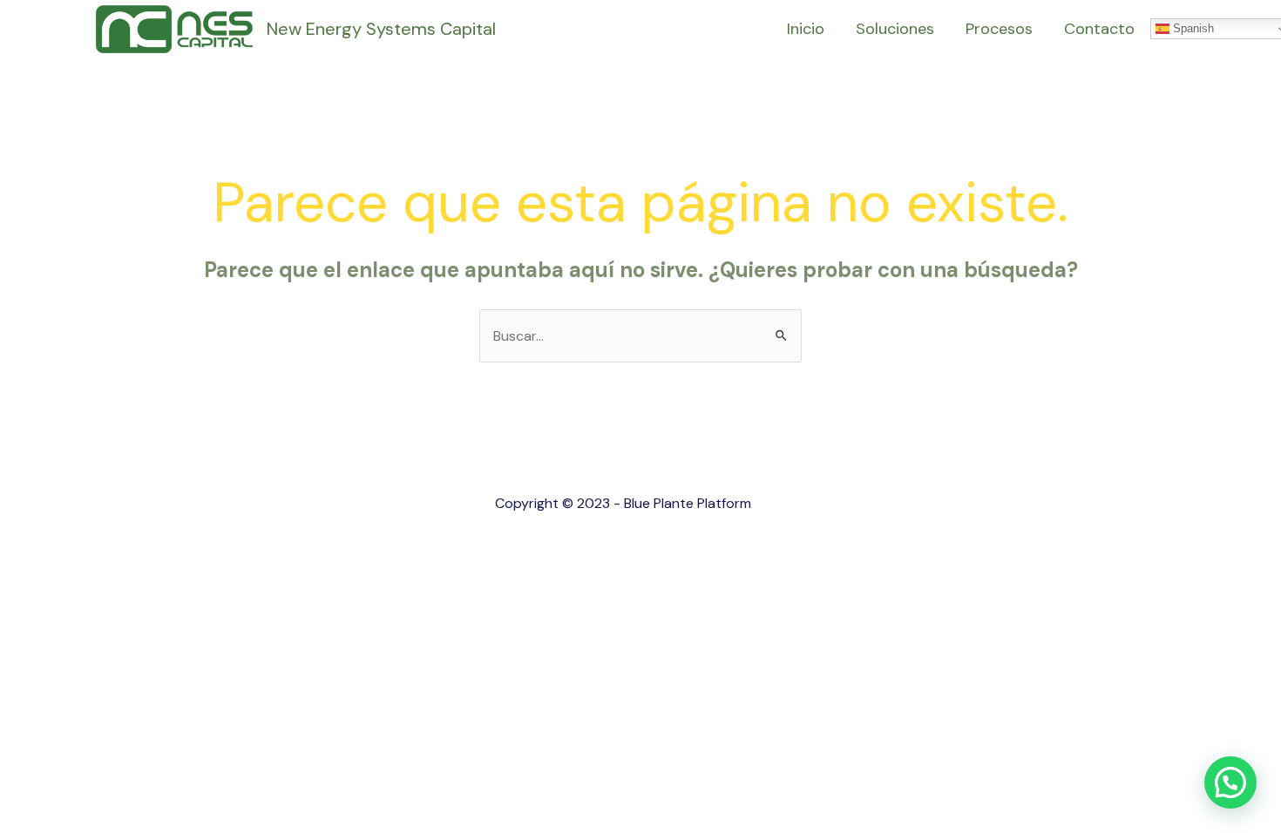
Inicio (805, 28)
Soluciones (895, 28)
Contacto (1099, 28)
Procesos (999, 28)
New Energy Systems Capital (381, 28)
